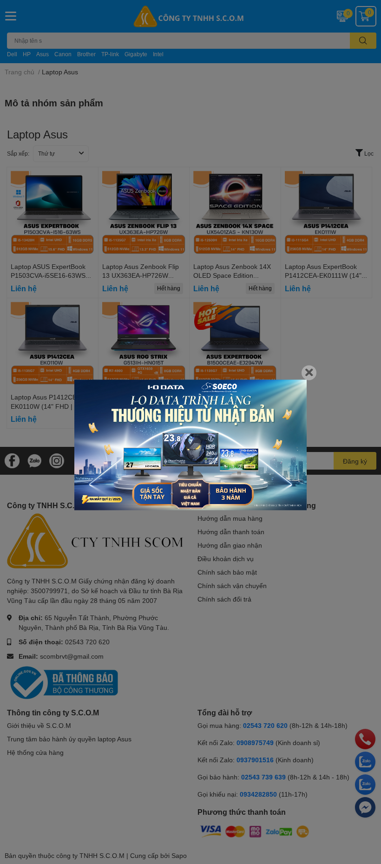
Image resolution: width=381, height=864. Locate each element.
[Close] (309, 372)
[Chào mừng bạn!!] (190, 445)
